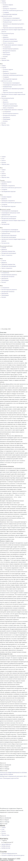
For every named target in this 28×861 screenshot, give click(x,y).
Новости (3, 160)
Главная (3, 1)
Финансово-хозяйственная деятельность (13, 10)
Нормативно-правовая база (10, 39)
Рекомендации (6, 54)
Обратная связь (5, 60)
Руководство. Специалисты (9, 8)
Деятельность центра (6, 16)
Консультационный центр (7, 33)
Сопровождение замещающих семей (12, 20)
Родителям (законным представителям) (13, 27)
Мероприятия (6, 52)
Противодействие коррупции (10, 14)
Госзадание (6, 12)
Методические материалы (9, 50)
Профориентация (7, 22)
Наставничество (5, 224)
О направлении (7, 46)
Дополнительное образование (8, 216)
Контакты (5, 56)
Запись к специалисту (8, 43)
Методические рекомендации (10, 41)
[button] (14, 64)
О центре (3, 2)
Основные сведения (8, 4)
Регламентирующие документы (10, 48)
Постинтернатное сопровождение (11, 18)
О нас (2, 158)
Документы (5, 6)
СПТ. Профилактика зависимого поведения (12, 45)
